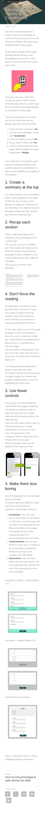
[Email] (32, 794)
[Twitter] (15, 794)
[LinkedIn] (23, 794)
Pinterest (13, 265)
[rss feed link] (8, 800)
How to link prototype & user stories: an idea (20, 779)
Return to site (13, 2)
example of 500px (17, 244)
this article (11, 403)
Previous (8, 774)
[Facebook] (7, 794)
